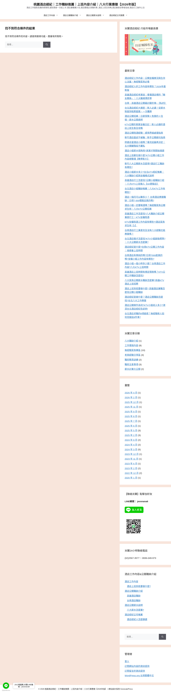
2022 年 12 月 (132, 473)
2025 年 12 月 (132, 402)
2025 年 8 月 (131, 416)
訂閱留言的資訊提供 (135, 671)
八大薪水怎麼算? (135, 610)
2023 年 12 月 (132, 454)
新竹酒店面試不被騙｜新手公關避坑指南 (145, 137)
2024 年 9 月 (131, 440)
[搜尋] (46, 45)
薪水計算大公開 (132, 369)
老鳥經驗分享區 (132, 355)
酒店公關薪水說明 (93, 15)
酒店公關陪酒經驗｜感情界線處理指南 (144, 133)
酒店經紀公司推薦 (116, 15)
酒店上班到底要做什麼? (139, 586)
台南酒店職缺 (133, 600)
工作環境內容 (131, 345)
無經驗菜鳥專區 (132, 350)
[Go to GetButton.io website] (6, 690)
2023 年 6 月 (131, 463)
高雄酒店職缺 (133, 596)
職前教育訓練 (131, 360)
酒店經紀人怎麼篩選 (137, 619)
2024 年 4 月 (131, 445)
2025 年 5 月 (131, 430)
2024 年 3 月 (131, 449)
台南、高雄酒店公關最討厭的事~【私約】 (146, 103)
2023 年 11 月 (131, 459)
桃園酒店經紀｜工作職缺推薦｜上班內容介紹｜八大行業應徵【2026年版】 (86, 4)
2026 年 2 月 (131, 397)
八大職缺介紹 (131, 341)
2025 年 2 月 (131, 435)
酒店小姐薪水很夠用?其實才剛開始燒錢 (144, 150)
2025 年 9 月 (131, 411)
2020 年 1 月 (131, 478)
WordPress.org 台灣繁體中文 (139, 675)
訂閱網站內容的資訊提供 (137, 666)
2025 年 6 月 (131, 426)
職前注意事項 (131, 364)
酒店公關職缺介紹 (70, 15)
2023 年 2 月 (131, 468)
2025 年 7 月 (131, 421)
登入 (127, 661)
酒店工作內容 (49, 15)
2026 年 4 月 (131, 393)
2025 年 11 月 (131, 407)
